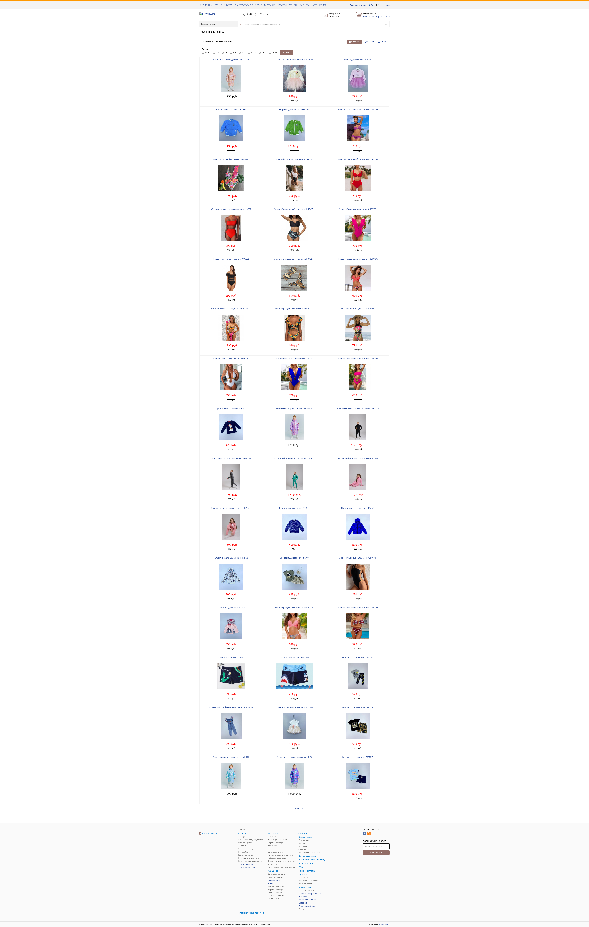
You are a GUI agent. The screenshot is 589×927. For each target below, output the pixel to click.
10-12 (253, 52)
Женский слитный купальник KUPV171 (357, 557)
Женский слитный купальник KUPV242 (231, 358)
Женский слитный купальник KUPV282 (294, 159)
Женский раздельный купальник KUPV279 (294, 209)
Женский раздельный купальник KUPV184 (294, 607)
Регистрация (383, 5)
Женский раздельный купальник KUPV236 (358, 358)
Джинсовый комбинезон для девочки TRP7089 (231, 707)
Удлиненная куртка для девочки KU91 (231, 757)
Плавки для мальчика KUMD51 (294, 657)
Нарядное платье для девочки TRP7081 (294, 707)
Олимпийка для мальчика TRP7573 (357, 508)
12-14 (264, 52)
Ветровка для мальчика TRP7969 (231, 109)
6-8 (234, 52)
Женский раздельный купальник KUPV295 (358, 109)
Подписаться (376, 852)
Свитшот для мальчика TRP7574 (294, 508)
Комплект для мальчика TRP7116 (357, 707)
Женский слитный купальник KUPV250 (357, 308)
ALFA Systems (384, 924)
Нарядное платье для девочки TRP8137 (294, 59)
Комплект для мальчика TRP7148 (357, 657)
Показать (286, 52)
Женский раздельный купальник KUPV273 (231, 308)
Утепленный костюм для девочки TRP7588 (231, 508)
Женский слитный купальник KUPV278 (231, 259)
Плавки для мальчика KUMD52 (231, 657)
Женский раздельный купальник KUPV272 (294, 308)
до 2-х (207, 52)
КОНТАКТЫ (304, 5)
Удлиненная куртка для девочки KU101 (294, 408)
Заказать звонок (209, 833)
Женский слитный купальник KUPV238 (357, 209)
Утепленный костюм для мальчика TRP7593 (358, 408)
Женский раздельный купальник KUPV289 (358, 159)
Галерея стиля (318, 5)
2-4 (217, 52)
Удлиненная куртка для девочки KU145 (231, 59)
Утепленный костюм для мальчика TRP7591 (294, 458)
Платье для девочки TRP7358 (231, 607)
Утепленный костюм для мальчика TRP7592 (231, 458)
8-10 (243, 52)
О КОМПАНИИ (205, 5)
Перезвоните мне (358, 5)
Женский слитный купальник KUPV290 (231, 159)
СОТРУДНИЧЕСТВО (223, 5)
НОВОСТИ (282, 5)
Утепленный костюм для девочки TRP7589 (358, 458)
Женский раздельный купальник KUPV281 (231, 209)
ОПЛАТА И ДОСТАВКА (265, 5)
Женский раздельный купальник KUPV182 (358, 607)
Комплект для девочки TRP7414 (294, 557)
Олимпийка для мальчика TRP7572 (231, 557)
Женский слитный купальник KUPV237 (294, 358)
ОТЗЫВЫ (293, 5)
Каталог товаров (209, 24)
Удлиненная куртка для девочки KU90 (294, 757)
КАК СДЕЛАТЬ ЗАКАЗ (244, 5)
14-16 (274, 52)
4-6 (226, 52)
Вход (373, 5)
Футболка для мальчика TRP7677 (231, 408)
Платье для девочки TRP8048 (357, 59)
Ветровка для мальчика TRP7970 (294, 109)
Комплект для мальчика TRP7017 (357, 757)
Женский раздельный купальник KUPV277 (294, 259)
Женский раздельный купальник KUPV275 (358, 259)
